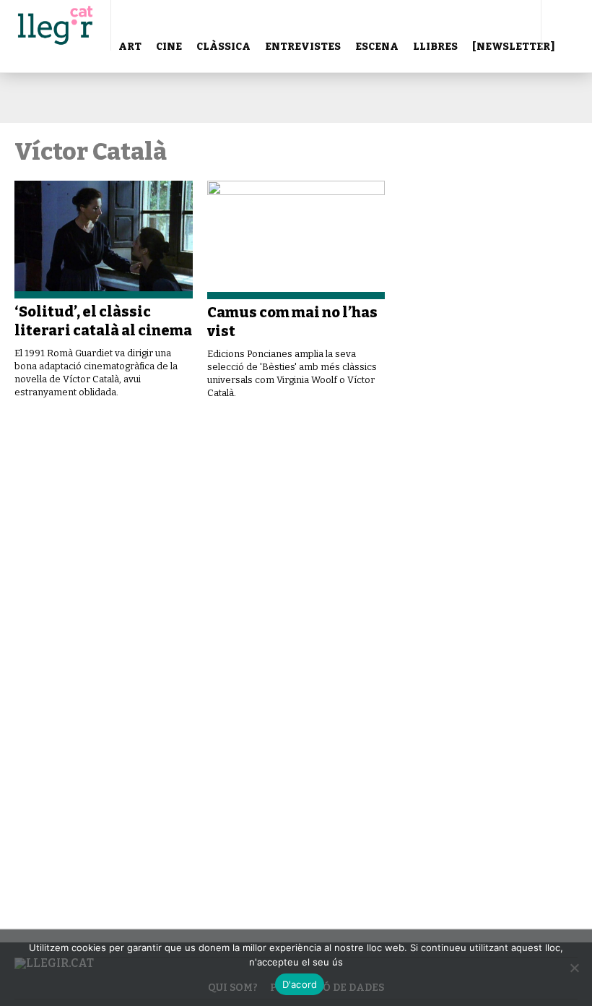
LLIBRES (435, 46)
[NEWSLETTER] (513, 46)
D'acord (300, 984)
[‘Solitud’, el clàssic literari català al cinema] (103, 239)
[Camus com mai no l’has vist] (296, 240)
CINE (169, 46)
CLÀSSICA (223, 46)
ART (130, 46)
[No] (574, 967)
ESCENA (377, 46)
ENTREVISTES (303, 46)
